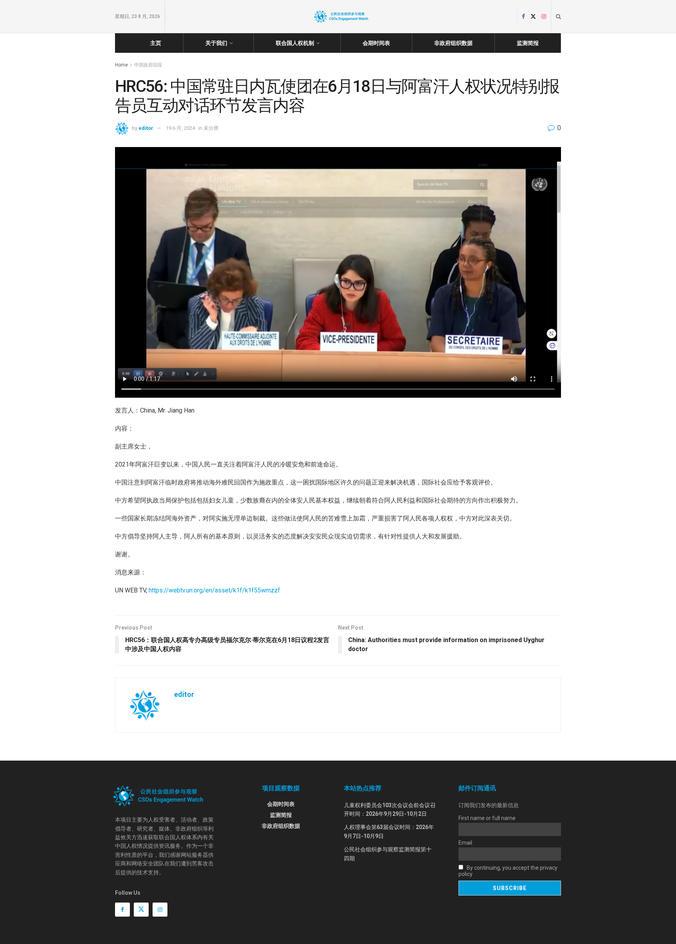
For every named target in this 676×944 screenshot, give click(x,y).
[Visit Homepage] (341, 16)
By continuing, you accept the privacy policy (507, 871)
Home (121, 65)
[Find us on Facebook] (523, 16)
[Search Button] (558, 16)
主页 (155, 43)
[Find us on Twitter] (533, 16)
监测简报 (528, 43)
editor (145, 128)
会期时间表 (376, 43)
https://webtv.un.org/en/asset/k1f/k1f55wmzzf (214, 590)
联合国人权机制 (295, 43)
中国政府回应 (148, 65)
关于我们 (216, 43)
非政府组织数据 (453, 43)
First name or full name (487, 818)
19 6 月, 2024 (180, 128)
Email (465, 843)
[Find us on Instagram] (543, 16)
